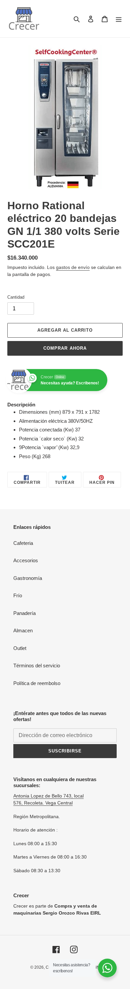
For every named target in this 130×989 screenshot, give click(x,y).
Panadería (24, 613)
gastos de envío (73, 267)
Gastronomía (27, 578)
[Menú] (119, 19)
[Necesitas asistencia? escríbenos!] (107, 968)
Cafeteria (23, 543)
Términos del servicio (36, 665)
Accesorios (25, 560)
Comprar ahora (65, 348)
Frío (17, 595)
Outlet (19, 648)
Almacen (23, 630)
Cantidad (15, 297)
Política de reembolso (36, 683)
